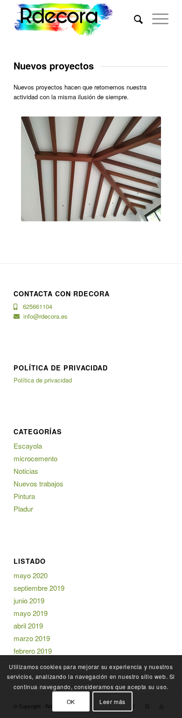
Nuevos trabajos (38, 483)
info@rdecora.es (44, 316)
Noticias (26, 471)
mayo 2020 (31, 575)
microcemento (35, 458)
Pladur (23, 508)
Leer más (112, 701)
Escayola (28, 446)
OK (71, 701)
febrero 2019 (33, 651)
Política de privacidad (43, 380)
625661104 (34, 306)
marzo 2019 (32, 638)
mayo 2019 (31, 613)
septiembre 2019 (39, 588)
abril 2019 (28, 625)
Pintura (24, 496)
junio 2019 (29, 600)
